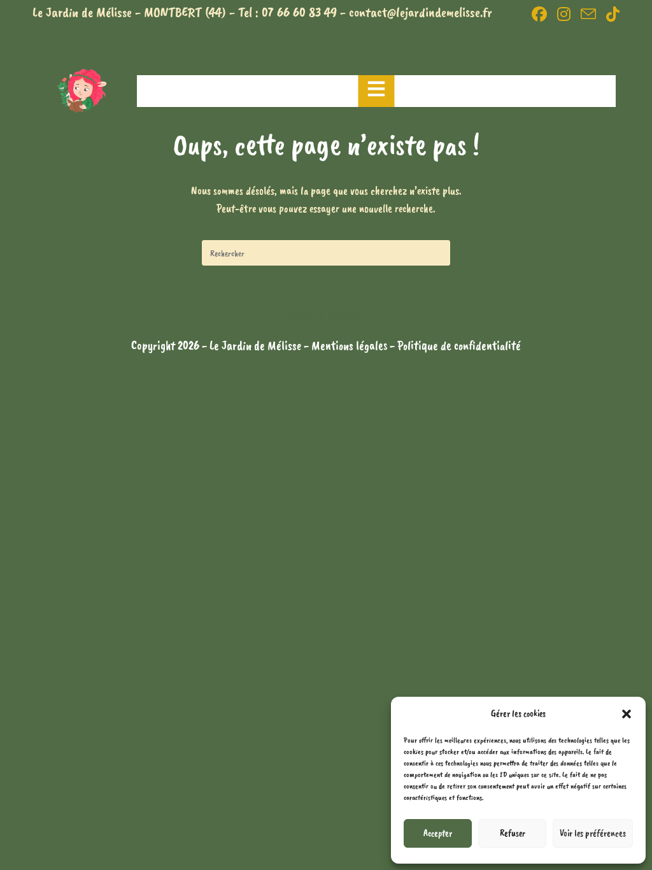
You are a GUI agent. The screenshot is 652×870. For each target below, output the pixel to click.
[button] (626, 714)
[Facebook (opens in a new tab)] (539, 14)
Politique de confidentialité (459, 345)
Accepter (437, 833)
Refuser (512, 833)
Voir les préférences (593, 833)
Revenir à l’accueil (326, 316)
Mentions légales (350, 345)
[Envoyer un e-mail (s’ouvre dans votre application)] (588, 14)
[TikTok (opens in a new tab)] (610, 14)
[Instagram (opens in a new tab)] (564, 14)
